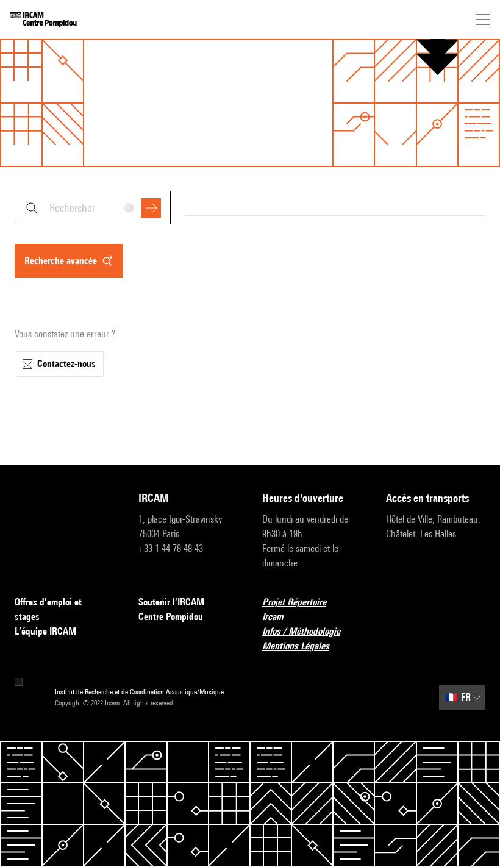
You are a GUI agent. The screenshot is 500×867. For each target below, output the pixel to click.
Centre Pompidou (170, 617)
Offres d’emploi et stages (48, 609)
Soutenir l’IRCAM (171, 602)
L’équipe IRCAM (45, 631)
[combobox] (93, 207)
